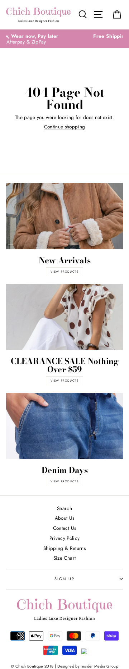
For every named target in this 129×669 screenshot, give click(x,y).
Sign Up (64, 579)
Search (64, 508)
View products (65, 271)
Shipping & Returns (64, 548)
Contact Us (64, 528)
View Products (65, 380)
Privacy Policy (64, 538)
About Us (65, 518)
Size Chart (64, 557)
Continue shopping (64, 127)
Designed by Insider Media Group (87, 666)
